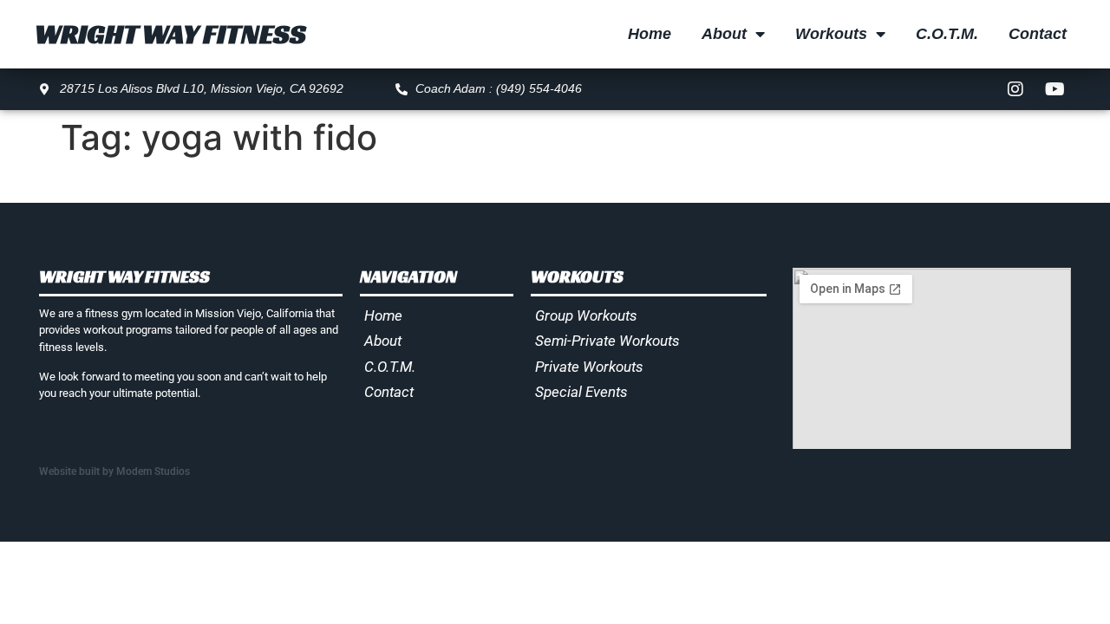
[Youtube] (1054, 89)
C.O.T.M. (947, 33)
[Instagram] (1015, 89)
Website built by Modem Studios (114, 471)
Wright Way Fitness (170, 33)
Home (649, 33)
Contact (1038, 33)
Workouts (831, 33)
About (724, 33)
